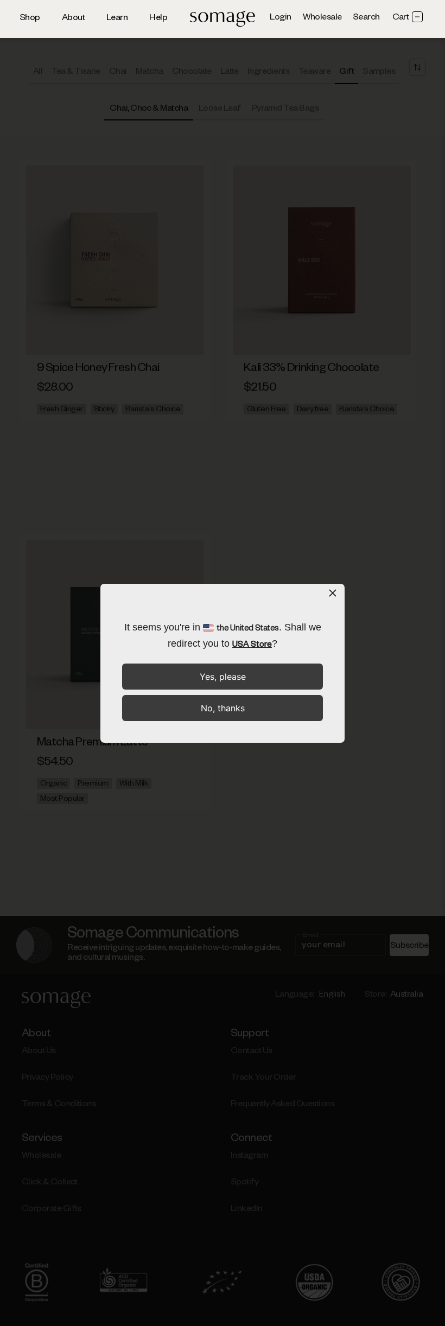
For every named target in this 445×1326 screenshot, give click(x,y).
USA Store (252, 645)
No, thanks (223, 708)
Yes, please (223, 676)
